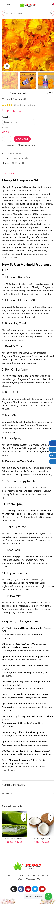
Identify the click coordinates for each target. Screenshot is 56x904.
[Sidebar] (3, 274)
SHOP (36, 875)
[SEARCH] (51, 13)
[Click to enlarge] (7, 66)
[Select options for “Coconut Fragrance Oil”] (50, 819)
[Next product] (52, 93)
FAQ (20, 879)
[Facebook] (21, 889)
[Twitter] (35, 889)
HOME (11, 875)
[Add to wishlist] (23, 814)
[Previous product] (47, 93)
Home (5, 93)
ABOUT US (23, 875)
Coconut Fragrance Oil (41, 839)
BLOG (45, 875)
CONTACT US (33, 879)
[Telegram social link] (23, 163)
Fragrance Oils (19, 93)
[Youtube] (42, 889)
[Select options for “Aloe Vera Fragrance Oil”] (23, 819)
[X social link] (13, 163)
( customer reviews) (24, 105)
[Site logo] (28, 4)
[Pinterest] (28, 889)
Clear (6, 128)
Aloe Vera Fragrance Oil (14, 839)
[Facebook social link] (10, 163)
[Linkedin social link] (19, 163)
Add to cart (22, 139)
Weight (6, 116)
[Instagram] (13, 889)
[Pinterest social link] (16, 163)
